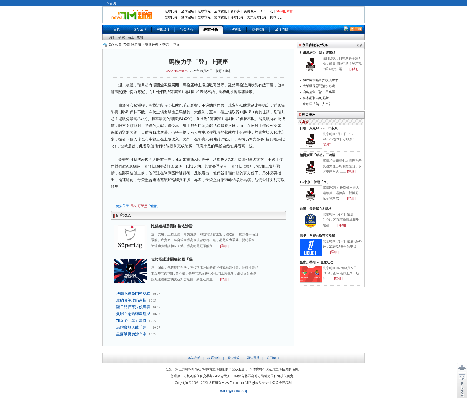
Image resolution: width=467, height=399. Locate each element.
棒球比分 (237, 17)
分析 (112, 37)
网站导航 (253, 358)
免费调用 (250, 11)
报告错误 (233, 358)
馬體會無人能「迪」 (133, 327)
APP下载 (266, 11)
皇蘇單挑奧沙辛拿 (131, 334)
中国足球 (163, 29)
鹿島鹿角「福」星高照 (319, 92)
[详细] (224, 246)
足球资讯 (220, 11)
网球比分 (276, 17)
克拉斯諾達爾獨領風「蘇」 (173, 259)
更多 (359, 45)
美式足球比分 (256, 17)
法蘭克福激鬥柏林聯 (133, 294)
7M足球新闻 (132, 45)
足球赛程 (204, 11)
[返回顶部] (462, 368)
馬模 (133, 206)
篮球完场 (187, 17)
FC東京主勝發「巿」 (315, 182)
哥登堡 (142, 206)
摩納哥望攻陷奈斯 (131, 300)
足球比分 (171, 11)
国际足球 (140, 29)
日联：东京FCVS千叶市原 (319, 128)
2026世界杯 (284, 11)
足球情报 (281, 29)
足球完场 (187, 11)
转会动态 (186, 29)
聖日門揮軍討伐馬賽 (133, 307)
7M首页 (110, 3)
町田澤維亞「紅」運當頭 (317, 52)
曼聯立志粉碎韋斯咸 (133, 314)
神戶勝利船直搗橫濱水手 (320, 80)
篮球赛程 (204, 17)
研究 (121, 37)
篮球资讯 (220, 17)
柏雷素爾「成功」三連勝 (317, 155)
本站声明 (194, 358)
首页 (117, 29)
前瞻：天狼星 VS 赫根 (316, 209)
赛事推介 (258, 29)
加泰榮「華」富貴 (131, 321)
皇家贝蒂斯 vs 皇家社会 (316, 262)
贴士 (131, 37)
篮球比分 (171, 17)
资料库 (235, 11)
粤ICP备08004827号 (234, 391)
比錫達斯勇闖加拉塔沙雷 (172, 226)
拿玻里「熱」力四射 (317, 104)
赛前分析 (210, 30)
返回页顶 (272, 358)
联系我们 (213, 358)
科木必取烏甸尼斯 (316, 98)
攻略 (140, 37)
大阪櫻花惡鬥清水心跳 (319, 86)
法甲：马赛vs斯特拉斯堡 (317, 235)
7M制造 (235, 29)
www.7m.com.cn (177, 71)
